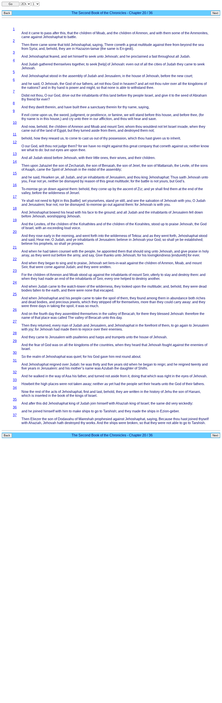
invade (182, 126)
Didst (25, 95)
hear (137, 119)
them (167, 33)
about (136, 356)
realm (36, 356)
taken (53, 251)
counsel (65, 251)
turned (85, 130)
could (168, 302)
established (193, 239)
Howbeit (27, 384)
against (36, 37)
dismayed (71, 181)
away (186, 302)
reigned (55, 364)
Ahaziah (122, 403)
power (74, 87)
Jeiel (136, 165)
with (159, 33)
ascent (128, 189)
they (62, 48)
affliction (105, 119)
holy (205, 251)
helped (126, 278)
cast (85, 138)
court (188, 76)
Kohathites (87, 224)
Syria (33, 48)
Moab (100, 33)
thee (168, 45)
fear (49, 204)
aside (95, 130)
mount (112, 126)
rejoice (87, 329)
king (144, 177)
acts (54, 392)
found (141, 298)
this (62, 33)
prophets (45, 243)
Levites (39, 224)
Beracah (128, 314)
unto (100, 56)
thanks (109, 255)
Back (7, 13)
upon (43, 115)
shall (159, 189)
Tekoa (136, 236)
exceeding (55, 228)
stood (53, 76)
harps (100, 337)
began (50, 263)
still (122, 200)
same (111, 48)
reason (90, 181)
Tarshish (109, 411)
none (111, 87)
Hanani (194, 392)
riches (200, 298)
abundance (179, 298)
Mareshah (86, 419)
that (70, 33)
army (76, 255)
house (136, 76)
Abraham (200, 95)
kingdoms (195, 84)
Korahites (142, 224)
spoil (112, 298)
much (94, 306)
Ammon (142, 33)
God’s (179, 181)
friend (31, 99)
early (47, 236)
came (35, 33)
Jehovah (111, 56)
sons (204, 165)
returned (44, 325)
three (34, 306)
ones (104, 158)
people (138, 95)
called (62, 317)
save (152, 119)
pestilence (98, 115)
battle (71, 37)
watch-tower (76, 286)
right (167, 376)
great (133, 45)
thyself (204, 419)
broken (132, 423)
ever (44, 99)
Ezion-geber (169, 411)
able (123, 87)
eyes (59, 150)
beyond (186, 45)
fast (154, 56)
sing (147, 251)
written (134, 392)
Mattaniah (165, 165)
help (102, 64)
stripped (105, 302)
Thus (174, 177)
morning (67, 236)
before (165, 76)
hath (60, 423)
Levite (184, 165)
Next (215, 13)
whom (130, 126)
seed (184, 95)
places (53, 384)
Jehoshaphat (53, 37)
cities (158, 64)
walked (38, 376)
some (176, 33)
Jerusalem (112, 76)
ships (86, 411)
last (99, 392)
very (174, 403)
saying (97, 45)
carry (177, 302)
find (166, 189)
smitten (105, 267)
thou (108, 84)
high (44, 384)
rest (118, 356)
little (96, 158)
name (132, 107)
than (152, 302)
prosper (77, 243)
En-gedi (126, 48)
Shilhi (142, 368)
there (34, 45)
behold (51, 48)
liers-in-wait (117, 263)
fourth (43, 314)
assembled (70, 314)
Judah (184, 56)
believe (122, 239)
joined (37, 411)
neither (194, 146)
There (108, 45)
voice (76, 228)
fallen (37, 290)
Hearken (47, 177)
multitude (145, 45)
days (42, 306)
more (145, 302)
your (150, 239)
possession (117, 138)
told (67, 45)
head (70, 212)
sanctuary (97, 107)
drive (66, 95)
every (108, 278)
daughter (127, 368)
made (49, 278)
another (153, 278)
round (126, 356)
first (86, 392)
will (132, 115)
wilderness (56, 193)
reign (161, 364)
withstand (138, 87)
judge (62, 146)
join (93, 403)
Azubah (107, 368)
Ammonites (198, 33)
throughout (166, 56)
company (145, 146)
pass (48, 33)
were (39, 267)
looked (127, 286)
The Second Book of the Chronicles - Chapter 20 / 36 (112, 13)
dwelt (40, 107)
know (205, 146)
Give (99, 255)
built (76, 107)
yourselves (95, 200)
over (173, 84)
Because (165, 419)
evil (26, 115)
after (55, 33)
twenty (196, 364)
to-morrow (94, 204)
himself (78, 56)
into (101, 236)
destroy (183, 275)
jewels (75, 302)
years (118, 364)
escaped (106, 290)
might (90, 87)
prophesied (103, 419)
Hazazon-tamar (87, 48)
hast (148, 138)
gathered (46, 64)
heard (136, 345)
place (45, 317)
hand (61, 87)
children (85, 33)
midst (92, 169)
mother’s (77, 368)
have (68, 107)
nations (32, 87)
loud (67, 228)
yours (163, 181)
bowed (54, 212)
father (82, 376)
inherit (175, 138)
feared (54, 56)
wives (121, 158)
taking (55, 306)
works (90, 423)
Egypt (61, 130)
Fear (32, 181)
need (44, 200)
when (193, 126)
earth (55, 290)
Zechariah (76, 165)
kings (79, 395)
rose (39, 236)
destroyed (131, 130)
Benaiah (108, 165)
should (138, 251)
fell (191, 212)
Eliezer (35, 419)
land (112, 95)
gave (104, 356)
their (89, 158)
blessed (163, 314)
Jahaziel (45, 165)
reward (54, 138)
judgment (77, 115)
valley (25, 193)
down (52, 189)
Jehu (168, 392)
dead (203, 286)
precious (62, 302)
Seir (121, 126)
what (30, 150)
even (130, 64)
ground (109, 212)
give (165, 95)
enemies (115, 329)
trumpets (118, 337)
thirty (96, 364)
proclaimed (139, 56)
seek (92, 56)
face (90, 212)
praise (174, 224)
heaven (129, 84)
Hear (40, 239)
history (155, 392)
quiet (77, 356)
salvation (152, 200)
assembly (75, 76)
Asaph (30, 169)
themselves (62, 64)
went (86, 236)
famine (117, 115)
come (34, 115)
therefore (192, 314)
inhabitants (90, 95)
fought (167, 345)
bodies (26, 290)
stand (139, 115)
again (184, 325)
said (36, 84)
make (77, 411)
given (157, 138)
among (152, 298)
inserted (41, 395)
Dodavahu (66, 419)
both (191, 298)
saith (182, 177)
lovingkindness (159, 255)
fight (56, 200)
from (176, 45)
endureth (179, 255)
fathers (87, 84)
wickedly (185, 403)
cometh (120, 45)
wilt (130, 119)
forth (94, 236)
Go (10, 4)
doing (135, 376)
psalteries (80, 337)
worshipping (56, 216)
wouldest (150, 126)
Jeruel (74, 193)
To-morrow (29, 189)
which (132, 138)
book (61, 395)
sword (64, 115)
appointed (109, 251)
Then (25, 45)
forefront (151, 325)
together (78, 64)
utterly (155, 275)
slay (167, 275)
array (25, 255)
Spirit (56, 169)
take (98, 298)
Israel (149, 95)
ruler (165, 84)
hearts (156, 384)
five (110, 364)
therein (50, 107)
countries (106, 345)
